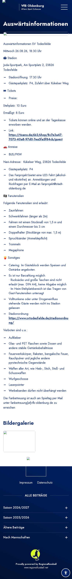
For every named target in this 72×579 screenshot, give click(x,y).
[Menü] (64, 7)
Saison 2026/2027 (16, 507)
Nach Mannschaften (16, 537)
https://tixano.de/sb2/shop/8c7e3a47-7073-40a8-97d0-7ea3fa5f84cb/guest (36, 137)
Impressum (25, 482)
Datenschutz (45, 482)
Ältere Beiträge (13, 527)
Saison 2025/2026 (16, 517)
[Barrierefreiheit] (66, 573)
